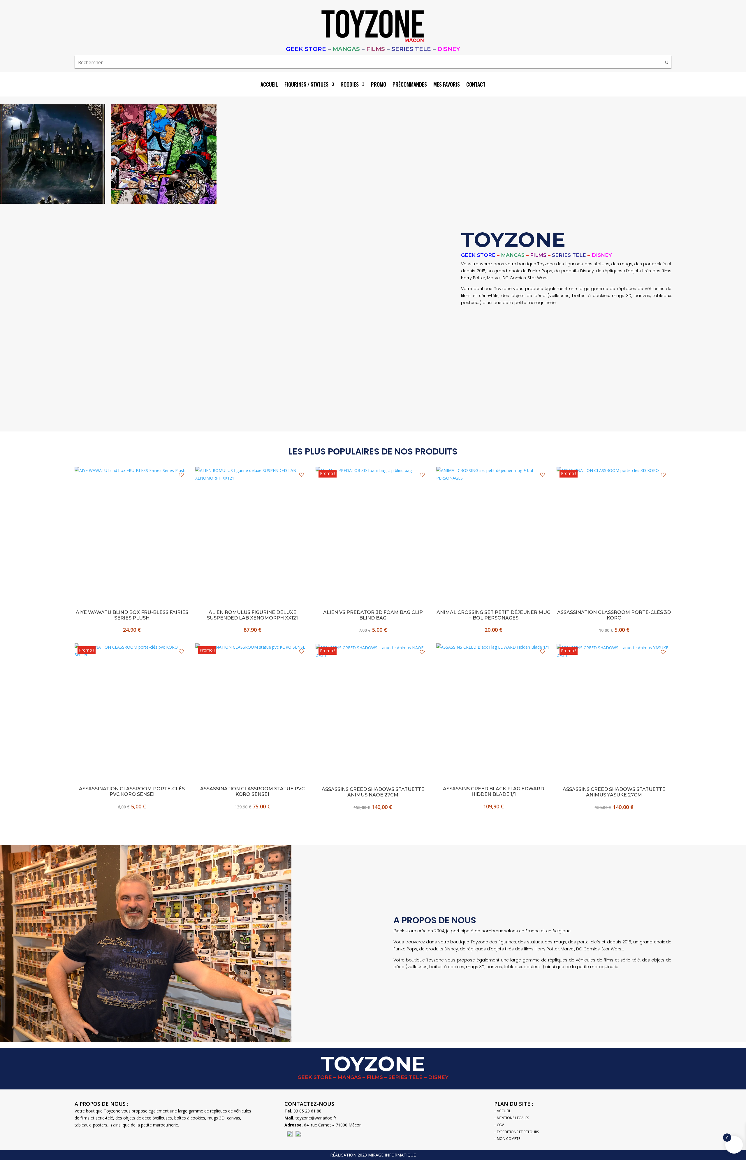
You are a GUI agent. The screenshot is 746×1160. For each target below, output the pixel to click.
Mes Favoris (446, 85)
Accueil (269, 85)
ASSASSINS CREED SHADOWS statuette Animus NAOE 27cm (373, 792)
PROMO (378, 85)
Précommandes (410, 85)
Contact (475, 85)
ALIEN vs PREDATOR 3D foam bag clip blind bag (373, 615)
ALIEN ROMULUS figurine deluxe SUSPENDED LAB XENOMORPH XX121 (252, 615)
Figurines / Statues (306, 85)
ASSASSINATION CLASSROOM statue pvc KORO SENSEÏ (252, 791)
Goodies (350, 85)
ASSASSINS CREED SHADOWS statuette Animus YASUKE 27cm (614, 792)
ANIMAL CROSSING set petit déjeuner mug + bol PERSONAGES (493, 615)
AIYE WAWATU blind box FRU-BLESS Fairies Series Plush (132, 615)
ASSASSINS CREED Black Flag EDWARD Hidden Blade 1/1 (493, 791)
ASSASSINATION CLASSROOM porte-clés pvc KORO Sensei (132, 791)
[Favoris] (181, 475)
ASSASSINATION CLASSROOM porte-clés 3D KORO (614, 615)
